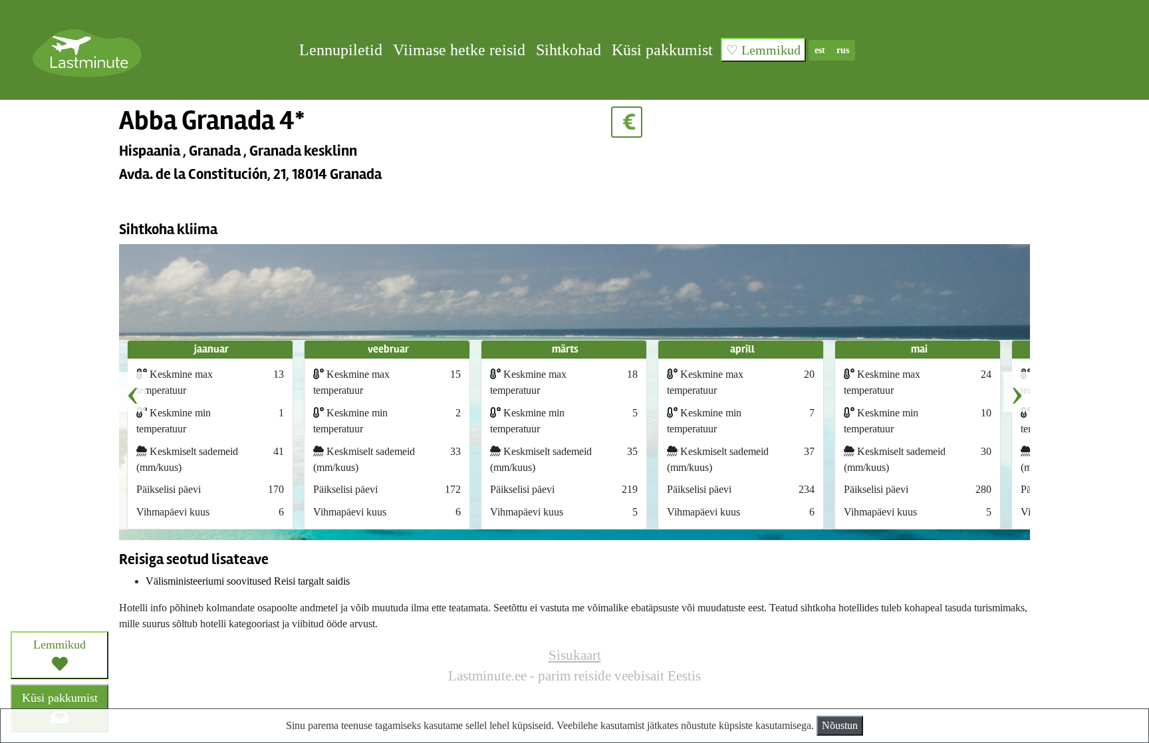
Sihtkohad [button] (568, 50)
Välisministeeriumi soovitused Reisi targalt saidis (248, 581)
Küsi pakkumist (662, 50)
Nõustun (840, 725)
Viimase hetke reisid (459, 50)
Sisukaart (575, 655)
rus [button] (842, 50)
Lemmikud (59, 644)
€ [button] (627, 122)
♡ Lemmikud (763, 50)
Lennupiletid (340, 50)
